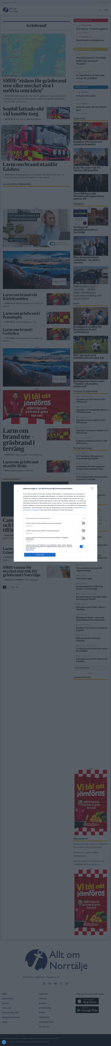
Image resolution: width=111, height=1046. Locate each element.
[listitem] (55, 518)
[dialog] (55, 523)
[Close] (93, 489)
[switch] (82, 523)
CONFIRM (40, 554)
